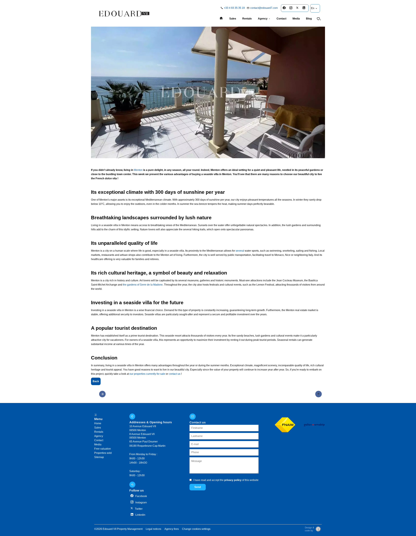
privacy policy (232, 480)
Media (97, 444)
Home (97, 423)
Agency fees (171, 529)
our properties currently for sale (147, 373)
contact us (174, 373)
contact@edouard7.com (264, 7)
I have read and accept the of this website (226, 480)
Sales (97, 427)
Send (197, 487)
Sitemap (99, 457)
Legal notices (153, 529)
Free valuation (102, 448)
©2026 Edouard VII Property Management (118, 529)
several (240, 250)
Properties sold (103, 453)
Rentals (98, 431)
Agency (98, 436)
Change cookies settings (196, 529)
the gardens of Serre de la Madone (143, 284)
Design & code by (309, 529)
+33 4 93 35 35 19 (234, 7)
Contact (98, 440)
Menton (138, 170)
